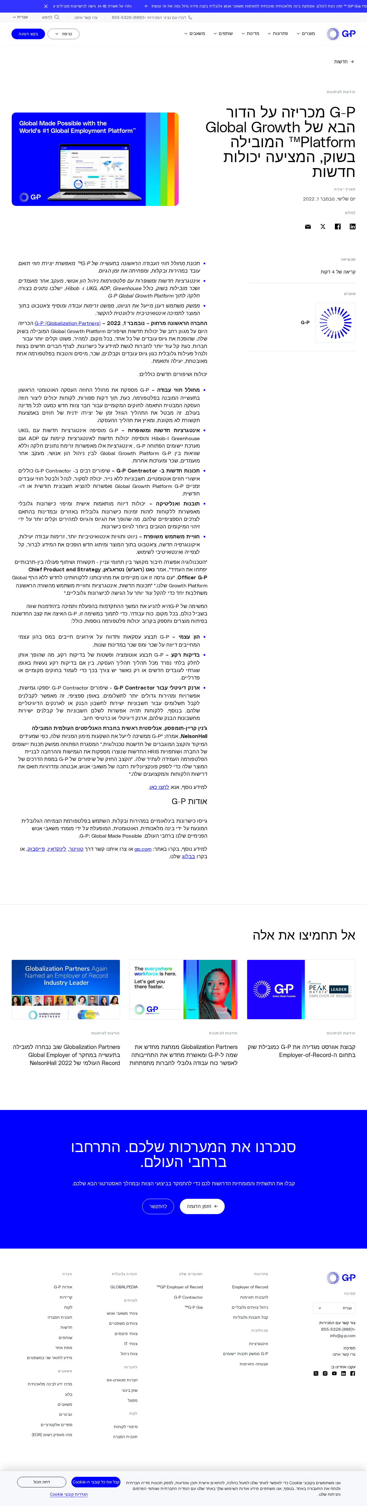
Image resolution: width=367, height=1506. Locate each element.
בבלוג (188, 856)
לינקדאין (57, 848)
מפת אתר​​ (63, 1347)
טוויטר (76, 848)
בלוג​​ (68, 1394)
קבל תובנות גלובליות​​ (250, 1317)
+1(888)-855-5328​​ (338, 1329)
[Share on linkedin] (353, 226)
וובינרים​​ (65, 1414)
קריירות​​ (65, 1297)
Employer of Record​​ (250, 1287)
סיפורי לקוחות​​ (126, 1426)
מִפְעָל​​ (133, 1400)
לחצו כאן (159, 786)
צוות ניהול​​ (129, 1353)
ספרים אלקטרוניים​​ (56, 1424)
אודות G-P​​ (63, 1287)
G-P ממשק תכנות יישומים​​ (245, 1353)
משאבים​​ (197, 33)
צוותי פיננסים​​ (126, 1333)
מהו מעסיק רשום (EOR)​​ (52, 1434)
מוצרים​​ (308, 33)
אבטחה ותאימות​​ (253, 1364)
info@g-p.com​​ (343, 1335)
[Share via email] (308, 226)
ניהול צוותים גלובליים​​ (249, 1307)
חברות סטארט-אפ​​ (122, 1380)
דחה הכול (42, 1481)
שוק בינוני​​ (129, 1390)
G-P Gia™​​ (193, 1307)
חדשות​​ (66, 1327)
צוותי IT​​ (131, 1343)
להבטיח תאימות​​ (254, 1297)
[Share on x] (323, 226)
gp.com (142, 848)
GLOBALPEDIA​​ (124, 1287)
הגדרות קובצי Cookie (69, 1494)
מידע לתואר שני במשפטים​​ (49, 1357)
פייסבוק (36, 848)
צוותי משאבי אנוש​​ (122, 1313)
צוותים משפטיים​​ (123, 1323)
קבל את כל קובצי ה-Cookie (96, 1481)
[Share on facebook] (338, 226)
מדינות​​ (253, 33)
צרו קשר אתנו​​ (344, 1354)
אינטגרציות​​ (258, 1343)
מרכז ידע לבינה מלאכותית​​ (50, 1384)
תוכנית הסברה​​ (125, 1436)
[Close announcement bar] (45, 6)
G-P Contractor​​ (188, 1297)
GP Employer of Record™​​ (179, 1287)
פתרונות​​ (280, 33)
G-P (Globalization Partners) (68, 323)
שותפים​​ (225, 33)
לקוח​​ (68, 1307)
